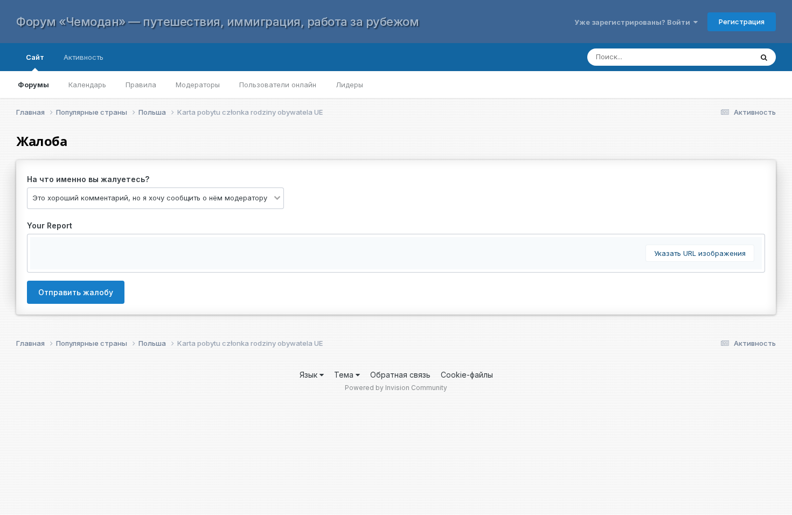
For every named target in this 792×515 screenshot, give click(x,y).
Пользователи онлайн (277, 84)
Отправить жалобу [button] (75, 292)
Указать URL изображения (700, 253)
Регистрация (742, 21)
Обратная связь (400, 374)
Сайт (35, 57)
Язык (309, 374)
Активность (83, 57)
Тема (345, 374)
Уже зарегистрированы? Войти (633, 22)
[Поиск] (764, 57)
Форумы (33, 84)
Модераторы (198, 84)
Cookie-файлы (467, 374)
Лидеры (349, 84)
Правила (141, 84)
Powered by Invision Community (396, 388)
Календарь (87, 84)
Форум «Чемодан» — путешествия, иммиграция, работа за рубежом (217, 22)
